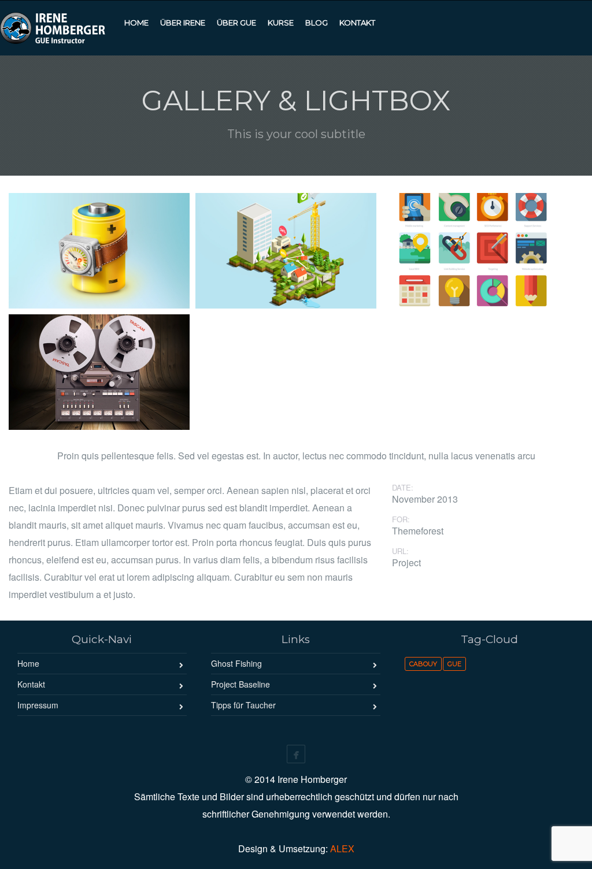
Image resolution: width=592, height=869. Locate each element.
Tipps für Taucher (243, 705)
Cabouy (423, 664)
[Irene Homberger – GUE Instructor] (59, 26)
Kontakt (31, 684)
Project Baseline (240, 684)
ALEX (342, 848)
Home (28, 663)
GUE (454, 664)
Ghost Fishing (236, 663)
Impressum (37, 705)
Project (406, 563)
